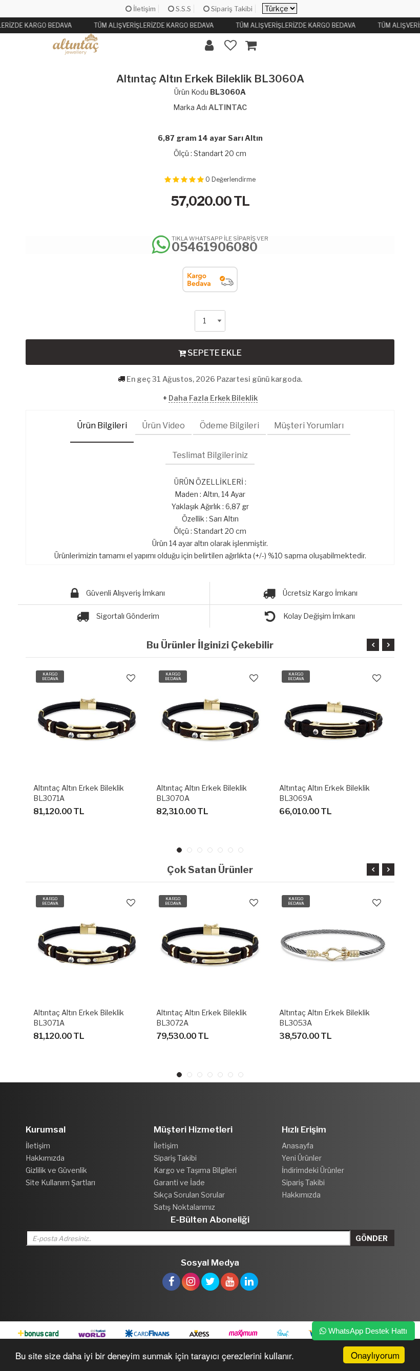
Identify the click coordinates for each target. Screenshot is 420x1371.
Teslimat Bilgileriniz (210, 455)
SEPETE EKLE (214, 353)
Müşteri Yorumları (309, 425)
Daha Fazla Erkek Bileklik (213, 398)
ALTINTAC (227, 107)
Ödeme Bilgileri (229, 425)
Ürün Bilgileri (102, 425)
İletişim (144, 9)
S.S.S (182, 9)
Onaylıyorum (375, 1354)
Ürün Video (163, 425)
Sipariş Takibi (231, 9)
